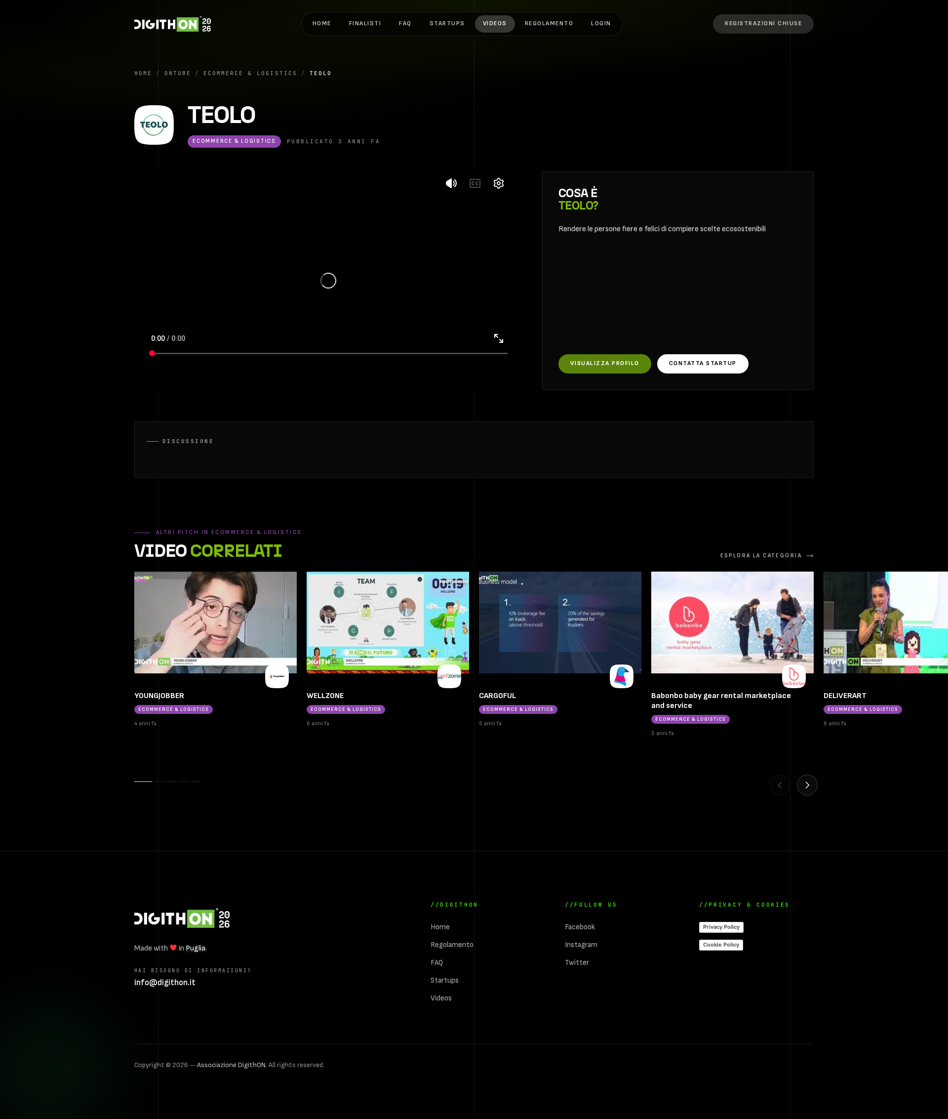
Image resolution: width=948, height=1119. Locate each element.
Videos (495, 23)
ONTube (177, 73)
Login (601, 23)
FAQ (405, 23)
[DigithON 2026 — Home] (182, 918)
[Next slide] (807, 785)
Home (322, 23)
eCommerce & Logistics (250, 73)
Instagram (581, 945)
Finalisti (365, 23)
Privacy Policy (721, 926)
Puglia (195, 948)
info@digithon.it (165, 983)
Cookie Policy (721, 944)
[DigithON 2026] (172, 24)
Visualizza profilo (604, 363)
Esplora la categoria (761, 555)
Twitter (577, 962)
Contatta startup (703, 363)
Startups (447, 23)
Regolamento (549, 23)
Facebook (580, 927)
